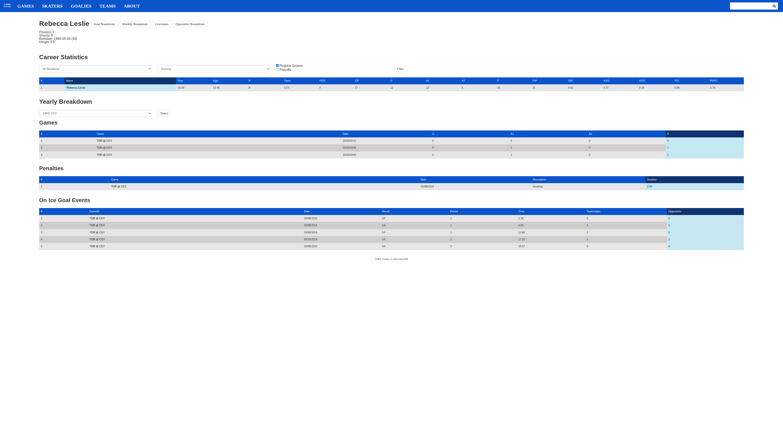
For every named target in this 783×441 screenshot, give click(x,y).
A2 (463, 80)
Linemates (161, 24)
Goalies (81, 6)
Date (345, 133)
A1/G (607, 80)
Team (287, 80)
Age (215, 80)
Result (385, 211)
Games (25, 6)
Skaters (52, 6)
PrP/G (713, 80)
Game (100, 133)
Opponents (674, 211)
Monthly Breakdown (135, 24)
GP (357, 80)
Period (454, 211)
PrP (535, 80)
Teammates (594, 211)
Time (521, 211)
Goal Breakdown (104, 24)
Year (180, 80)
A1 (427, 80)
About (132, 6)
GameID (94, 211)
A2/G (642, 80)
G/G (570, 80)
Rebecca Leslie (76, 87)
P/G (677, 80)
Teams (108, 6)
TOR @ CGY (104, 140)
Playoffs (285, 69)
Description (539, 179)
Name (69, 80)
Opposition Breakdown (190, 24)
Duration (652, 179)
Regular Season (291, 65)
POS (322, 80)
